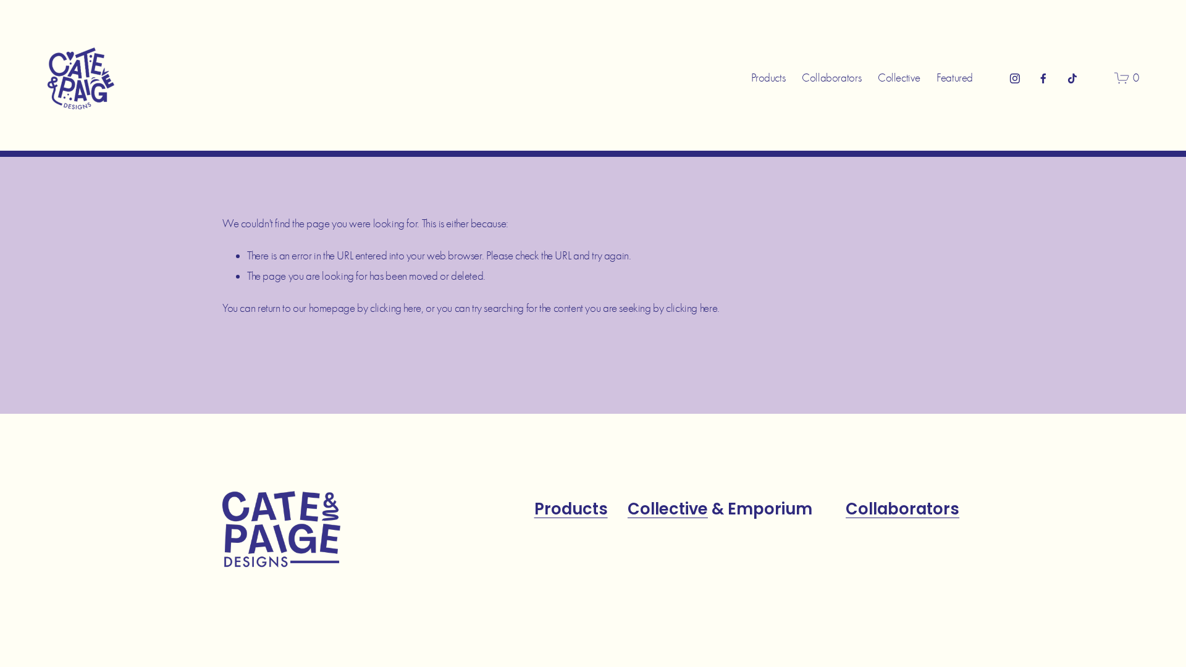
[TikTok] (1072, 78)
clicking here (395, 308)
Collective (899, 78)
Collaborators (831, 78)
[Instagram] (1015, 78)
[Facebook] (1043, 78)
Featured (954, 78)
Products (768, 78)
